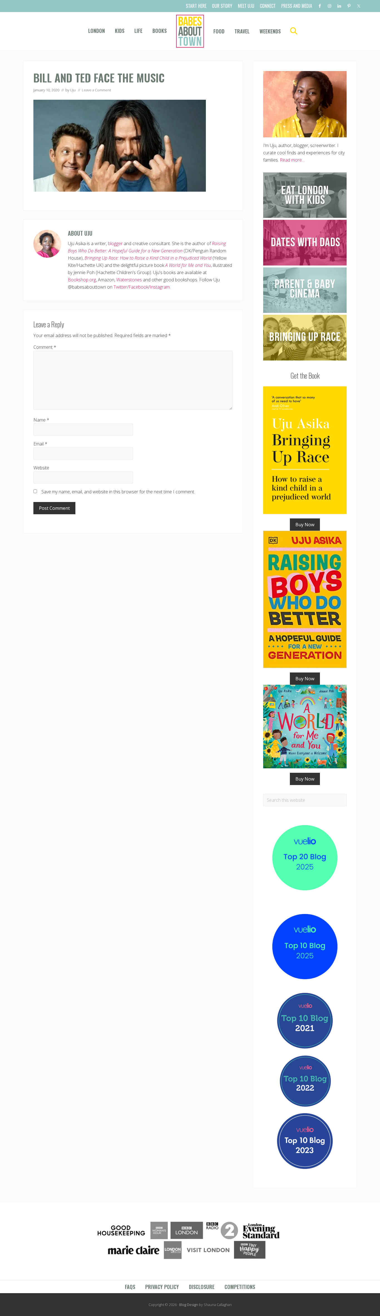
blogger (115, 243)
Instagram (160, 287)
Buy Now (304, 524)
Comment (44, 347)
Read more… (292, 160)
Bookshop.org (82, 280)
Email (40, 444)
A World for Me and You (188, 265)
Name (41, 420)
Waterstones (129, 280)
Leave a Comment (96, 89)
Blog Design (188, 1304)
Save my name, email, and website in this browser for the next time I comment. (118, 492)
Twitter (120, 287)
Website (41, 468)
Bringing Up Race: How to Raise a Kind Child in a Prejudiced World (148, 258)
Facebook (138, 287)
